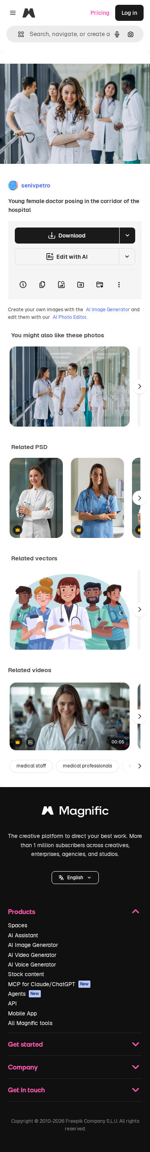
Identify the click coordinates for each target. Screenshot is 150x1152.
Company (23, 1067)
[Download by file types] (127, 236)
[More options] (119, 285)
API (12, 1003)
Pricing (100, 12)
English (75, 877)
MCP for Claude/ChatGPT (48, 984)
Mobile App (22, 1013)
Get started (25, 1044)
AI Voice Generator (32, 964)
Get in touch (26, 1090)
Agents (23, 993)
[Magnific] (75, 812)
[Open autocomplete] (18, 34)
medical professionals (87, 766)
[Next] (139, 386)
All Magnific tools (30, 1023)
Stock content (26, 974)
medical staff (31, 766)
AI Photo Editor (69, 317)
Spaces (17, 925)
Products (21, 911)
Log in (129, 12)
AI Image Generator (108, 309)
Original (51, 69)
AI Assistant (23, 935)
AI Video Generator (32, 955)
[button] (75, 877)
